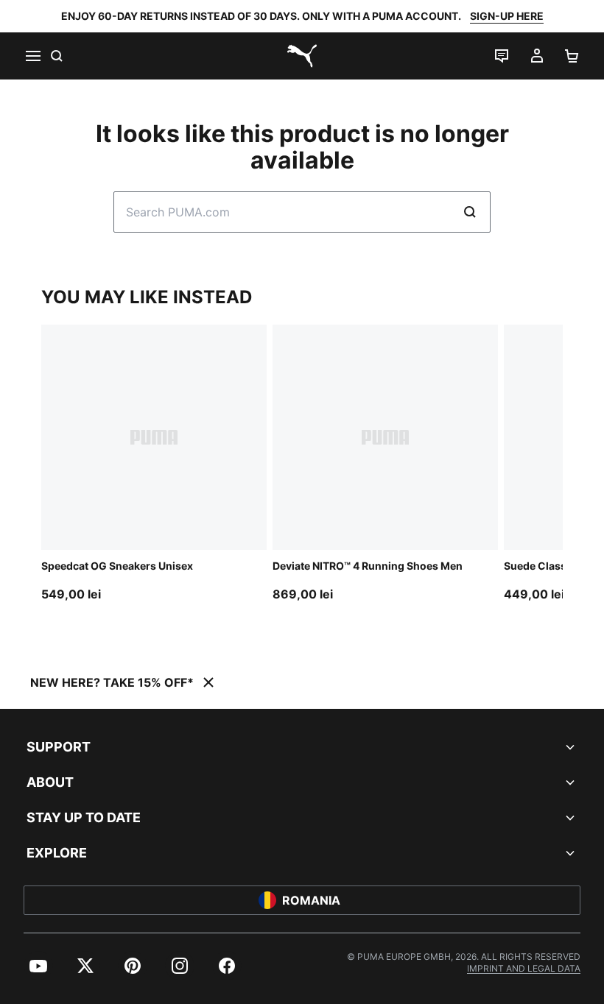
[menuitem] (38, 965)
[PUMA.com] (302, 56)
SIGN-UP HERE (507, 16)
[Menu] (32, 56)
